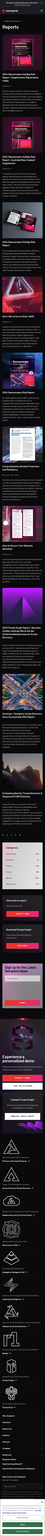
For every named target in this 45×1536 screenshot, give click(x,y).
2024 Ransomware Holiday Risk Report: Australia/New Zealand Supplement (18, 160)
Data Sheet (22, 860)
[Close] (42, 1502)
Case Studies (22, 854)
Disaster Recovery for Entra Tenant (17, 1215)
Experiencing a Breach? (12, 1464)
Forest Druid (7, 1407)
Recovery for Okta (10, 1245)
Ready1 (5, 1353)
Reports (22, 866)
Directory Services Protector (14, 1161)
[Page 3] (20, 835)
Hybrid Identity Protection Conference (18, 1469)
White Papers (22, 884)
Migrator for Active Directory (14, 1326)
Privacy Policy (10, 990)
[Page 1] (3, 835)
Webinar (22, 878)
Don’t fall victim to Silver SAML (18, 316)
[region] (22, 1517)
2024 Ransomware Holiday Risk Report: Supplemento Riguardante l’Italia (20, 77)
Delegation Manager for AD (13, 1272)
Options (22, 1524)
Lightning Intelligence (11, 1299)
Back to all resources (12, 21)
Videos (22, 872)
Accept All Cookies (22, 1531)
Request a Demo (9, 1459)
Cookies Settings (22, 1517)
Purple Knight (8, 1380)
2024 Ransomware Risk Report (18, 392)
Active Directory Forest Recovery (16, 1188)
